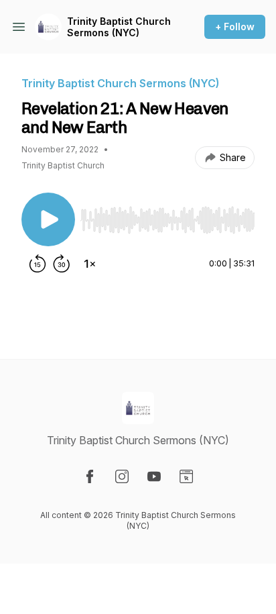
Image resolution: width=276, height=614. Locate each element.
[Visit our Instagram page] (122, 476)
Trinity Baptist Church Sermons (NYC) (119, 27)
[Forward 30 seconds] (61, 263)
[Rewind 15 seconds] (37, 263)
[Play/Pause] (48, 219)
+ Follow (235, 26)
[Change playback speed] (89, 263)
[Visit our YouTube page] (154, 476)
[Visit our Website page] (186, 476)
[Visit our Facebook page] (89, 476)
